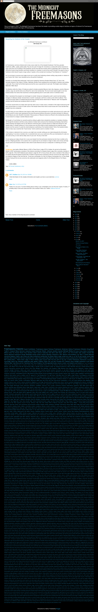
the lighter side (26, 456)
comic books (25, 514)
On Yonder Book (14, 485)
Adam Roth (19, 461)
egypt (38, 435)
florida (9, 437)
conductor (78, 514)
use (73, 397)
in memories (75, 538)
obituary (30, 449)
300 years (60, 459)
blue (56, 430)
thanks (84, 454)
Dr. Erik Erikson (45, 468)
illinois (45, 365)
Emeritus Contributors (23, 31)
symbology (11, 418)
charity (56, 358)
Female (46, 470)
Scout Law (55, 488)
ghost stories (83, 530)
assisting (24, 430)
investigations (62, 540)
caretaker (28, 432)
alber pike (26, 499)
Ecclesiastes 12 (83, 468)
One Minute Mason (52, 356)
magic (48, 444)
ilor (37, 538)
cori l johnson (62, 516)
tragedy (80, 456)
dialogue (92, 433)
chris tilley (10, 513)
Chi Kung (58, 464)
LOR (43, 423)
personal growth (76, 449)
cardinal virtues (22, 432)
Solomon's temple (58, 426)
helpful (69, 535)
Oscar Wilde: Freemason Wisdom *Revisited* (81, 251)
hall (93, 533)
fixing (36, 373)
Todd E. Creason (9, 351)
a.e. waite (53, 497)
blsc (24, 507)
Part (66, 425)
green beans (52, 533)
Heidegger (38, 473)
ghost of (78, 530)
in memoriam (30, 440)
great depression (32, 533)
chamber (41, 511)
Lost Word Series (54, 401)
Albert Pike (37, 461)
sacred (48, 416)
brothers (92, 404)
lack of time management (76, 543)
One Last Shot (52, 361)
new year (16, 396)
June (77, 268)
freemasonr (46, 528)
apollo (58, 501)
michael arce (65, 356)
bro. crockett (77, 507)
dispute (37, 519)
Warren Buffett (39, 495)
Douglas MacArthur (45, 421)
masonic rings (66, 373)
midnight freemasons (80, 361)
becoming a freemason (41, 430)
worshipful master (76, 389)
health (86, 439)
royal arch (23, 389)
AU (35, 399)
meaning (76, 411)
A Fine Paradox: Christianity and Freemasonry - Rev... (83, 257)
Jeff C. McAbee (13, 174)
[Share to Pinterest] (15, 164)
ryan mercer (49, 452)
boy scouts (75, 368)
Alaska (32, 461)
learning (88, 366)
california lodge (24, 509)
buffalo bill (88, 507)
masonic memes (53, 411)
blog (54, 430)
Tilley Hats (38, 402)
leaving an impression (56, 442)
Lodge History (38, 358)
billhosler (67, 506)
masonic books (71, 444)
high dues (91, 535)
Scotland (32, 426)
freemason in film (32, 528)
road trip (92, 387)
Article (21, 353)
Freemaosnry (90, 363)
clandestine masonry (77, 432)
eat (76, 519)
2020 (76, 286)
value (47, 418)
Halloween (32, 390)
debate (82, 406)
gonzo (39, 532)
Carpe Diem (70, 420)
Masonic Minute (74, 423)
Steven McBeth (71, 490)
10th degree (18, 459)
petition (81, 449)
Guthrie (75, 421)
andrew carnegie (16, 501)
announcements (32, 404)
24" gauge (31, 375)
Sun (74, 426)
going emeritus (34, 532)
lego (59, 545)
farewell (22, 525)
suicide (61, 454)
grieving (67, 533)
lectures (49, 545)
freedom (29, 437)
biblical (52, 506)
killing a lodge (58, 543)
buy (7, 509)
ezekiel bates (65, 523)
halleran (6, 535)
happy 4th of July (76, 439)
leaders (23, 545)
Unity (43, 402)
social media (77, 363)
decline (76, 518)
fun (70, 408)
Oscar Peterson (26, 485)
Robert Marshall (77, 487)
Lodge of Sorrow (52, 423)
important (44, 394)
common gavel (46, 514)
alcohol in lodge (70, 428)
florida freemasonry (75, 525)
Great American (36, 351)
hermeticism (83, 535)
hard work (82, 439)
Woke (21, 497)
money (46, 413)
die (21, 519)
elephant (18, 521)
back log (10, 504)
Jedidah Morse (86, 475)
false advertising (80, 523)
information (21, 540)
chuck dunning (61, 392)
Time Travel (91, 492)
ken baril (65, 394)
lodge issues (37, 387)
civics (48, 385)
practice (73, 414)
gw (88, 533)
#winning (68, 418)
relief (24, 416)
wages (30, 457)
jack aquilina (10, 542)
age (11, 404)
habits (90, 533)
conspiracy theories (41, 406)
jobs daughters (87, 380)
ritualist (34, 452)
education (30, 353)
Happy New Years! (17, 401)
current (15, 518)
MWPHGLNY (57, 480)
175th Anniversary (29, 459)
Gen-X (75, 470)
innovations (27, 540)
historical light (12, 409)
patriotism (53, 449)
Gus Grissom (64, 471)
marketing (37, 411)
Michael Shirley (68, 351)
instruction (51, 440)
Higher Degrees (70, 473)
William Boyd (9, 497)
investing (76, 440)
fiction (46, 380)
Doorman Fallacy (38, 468)
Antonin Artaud (27, 420)
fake (75, 523)
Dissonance (17, 468)
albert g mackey (59, 428)
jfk (55, 542)
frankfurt (55, 526)
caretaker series (34, 432)
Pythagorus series (19, 487)
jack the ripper (16, 542)
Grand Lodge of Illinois (27, 359)
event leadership (86, 521)
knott (38, 442)
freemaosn (50, 408)
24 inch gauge (29, 378)
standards (87, 416)
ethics (72, 521)
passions (60, 387)
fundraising (44, 530)
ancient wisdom (36, 354)
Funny (25, 353)
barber (30, 504)
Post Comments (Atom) (41, 226)
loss (41, 444)
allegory (60, 499)
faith (81, 385)
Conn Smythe (23, 466)
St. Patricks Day (45, 490)
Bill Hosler (11, 166)
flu (83, 525)
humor (5, 538)
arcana (9, 502)
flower (81, 525)
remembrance (14, 452)
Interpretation (24, 475)
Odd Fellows (50, 425)
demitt (84, 433)
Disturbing (22, 468)
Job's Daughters (53, 368)
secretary (79, 452)
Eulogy (37, 470)
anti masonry (11, 380)
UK (52, 494)
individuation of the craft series (69, 380)
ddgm (58, 518)
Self (72, 488)
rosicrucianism (16, 389)
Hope (36, 390)
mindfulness (52, 387)
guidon (79, 533)
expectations (70, 385)
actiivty (79, 497)
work (27, 375)
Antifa (77, 461)
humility (92, 537)
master (71, 445)
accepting (68, 497)
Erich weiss (21, 470)
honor (35, 377)
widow (59, 457)
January (78, 231)
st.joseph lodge (52, 454)
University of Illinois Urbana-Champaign (76, 494)
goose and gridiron (61, 532)
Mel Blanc (64, 482)
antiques (42, 404)
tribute (87, 456)
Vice (15, 495)
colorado (6, 514)
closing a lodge (67, 513)
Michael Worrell (85, 482)
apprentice (91, 501)
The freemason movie (55, 492)
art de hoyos (24, 502)
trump (92, 456)
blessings (12, 507)
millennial (34, 413)
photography (86, 449)
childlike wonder (79, 511)
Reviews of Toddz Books (69, 378)
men (13, 396)
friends (62, 408)
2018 (76, 282)
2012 (76, 220)
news (56, 387)
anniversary (24, 404)
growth (83, 408)
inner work (46, 409)
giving (16, 394)
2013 (76, 222)
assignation (51, 502)
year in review (88, 457)
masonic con (7, 371)
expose (58, 523)
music (14, 382)
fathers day (32, 525)
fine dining (52, 525)
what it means (46, 457)
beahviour (54, 504)
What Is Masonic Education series (58, 402)
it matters (91, 540)
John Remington (52, 476)
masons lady (70, 411)
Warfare (34, 495)
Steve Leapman (70, 426)
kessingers (50, 543)
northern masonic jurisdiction (24, 382)
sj (20, 375)
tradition (23, 375)
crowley (54, 433)
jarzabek (80, 440)
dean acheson (72, 518)
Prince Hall (18, 366)
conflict (83, 514)
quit (53, 451)
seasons (68, 452)
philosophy (13, 371)
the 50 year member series (83, 356)
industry (35, 440)
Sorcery (33, 490)
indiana (42, 409)
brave (54, 507)
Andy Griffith (66, 461)
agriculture (19, 499)
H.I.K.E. (68, 471)
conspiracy (91, 368)
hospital (45, 537)
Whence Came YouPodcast (67, 495)
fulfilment (40, 530)
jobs (93, 440)
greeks (44, 533)
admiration (7, 404)
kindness (75, 409)
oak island (30, 396)
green (48, 533)
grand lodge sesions (14, 533)
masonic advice (46, 377)
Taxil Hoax (11, 492)
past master (27, 370)
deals (67, 518)
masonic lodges (7, 445)
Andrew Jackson (12, 420)
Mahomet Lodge (68, 480)
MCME (40, 480)
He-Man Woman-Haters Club (22, 473)
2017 (76, 229)
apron (33, 392)
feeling (5, 437)
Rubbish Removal (55, 188)
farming (28, 525)
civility (68, 366)
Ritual (90, 354)
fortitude (19, 437)
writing (24, 378)
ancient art (6, 501)
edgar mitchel (83, 519)
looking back (37, 444)
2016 (76, 228)
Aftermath (25, 461)
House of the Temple (89, 421)
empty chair (30, 521)
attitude (27, 430)
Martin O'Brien (65, 401)
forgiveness (21, 526)
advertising (11, 499)
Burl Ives (57, 399)
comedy (53, 385)
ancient (89, 375)
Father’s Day (86, 399)
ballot (27, 504)
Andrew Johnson (20, 420)
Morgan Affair (34, 425)
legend (52, 545)
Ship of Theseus (87, 488)
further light (72, 437)
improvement (57, 380)
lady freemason (90, 543)
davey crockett (44, 518)
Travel (31, 363)
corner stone (28, 433)
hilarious (92, 439)
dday (56, 518)
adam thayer (58, 353)
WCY (63, 361)
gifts (80, 408)
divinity (40, 519)
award (74, 502)
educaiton (34, 435)
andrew (11, 501)
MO (64, 390)
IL (4, 423)
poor (93, 449)
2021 (76, 288)
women (69, 457)
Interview (40, 390)
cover (79, 516)
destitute (88, 433)
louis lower (44, 444)
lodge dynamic (30, 387)
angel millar (23, 501)
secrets (22, 368)
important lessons (23, 440)
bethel (31, 506)
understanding (10, 378)
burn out (13, 432)
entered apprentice (14, 377)
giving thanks (7, 439)
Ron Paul (10, 426)
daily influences (31, 373)
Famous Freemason (54, 349)
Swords (6, 492)
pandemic (41, 449)
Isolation (33, 475)
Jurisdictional (20, 478)
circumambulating (49, 513)
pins (90, 449)
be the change (44, 504)
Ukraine (58, 494)
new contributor (71, 377)
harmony (16, 535)
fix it (62, 525)
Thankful (31, 492)
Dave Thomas (78, 466)
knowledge (49, 373)
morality (50, 413)
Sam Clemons (20, 426)
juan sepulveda (30, 543)
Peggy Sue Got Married (60, 485)
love (53, 373)
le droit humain (15, 545)
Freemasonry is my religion (67, 470)
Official (87, 483)
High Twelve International (36, 401)
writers (58, 418)
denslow (9, 408)
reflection (6, 363)
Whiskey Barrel (77, 495)
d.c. (21, 518)
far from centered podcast (14, 525)
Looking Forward (22, 480)
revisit (18, 452)
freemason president (36, 437)
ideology (22, 538)
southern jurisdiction (89, 377)
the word (51, 456)
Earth (78, 468)
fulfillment (66, 408)
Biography (35, 463)
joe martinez (7, 442)
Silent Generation (38, 426)
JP (71, 383)
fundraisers (18, 166)
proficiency (28, 451)
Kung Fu (58, 478)
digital (37, 380)
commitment (40, 514)
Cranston (48, 466)
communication (11, 433)
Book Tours (84, 363)
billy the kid (73, 506)
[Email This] (10, 164)
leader (20, 545)
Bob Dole (40, 463)
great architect (25, 533)
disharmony (12, 435)
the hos (92, 454)
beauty (68, 404)
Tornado (26, 494)
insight (43, 440)
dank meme (68, 433)
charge (58, 511)
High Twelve (64, 473)
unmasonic (43, 418)
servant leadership (32, 371)
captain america (46, 509)
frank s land (24, 437)
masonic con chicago (80, 444)
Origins (21, 485)
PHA (78, 390)
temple (78, 454)
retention (27, 416)
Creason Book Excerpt (20, 421)
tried (90, 456)
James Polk (80, 475)
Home (38, 220)
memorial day (79, 365)
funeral (60, 437)
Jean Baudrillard (18, 423)
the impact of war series (9, 456)
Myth (50, 358)
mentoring (87, 373)
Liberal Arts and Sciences (88, 478)
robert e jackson (90, 365)
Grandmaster (29, 471)
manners (52, 444)
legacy (63, 442)
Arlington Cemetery (41, 399)
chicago (55, 392)
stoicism (58, 454)
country (64, 406)
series (18, 375)
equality (63, 435)
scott (60, 452)
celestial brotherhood (61, 366)
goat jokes (28, 532)
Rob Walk (77, 371)
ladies (83, 543)
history (81, 351)
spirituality (33, 454)
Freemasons (62, 358)
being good (74, 504)
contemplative (26, 380)
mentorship (7, 413)
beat (57, 504)
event (83, 392)
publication (38, 451)
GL (73, 421)
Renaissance (58, 487)
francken (51, 526)
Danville (29, 421)
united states (68, 397)
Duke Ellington (61, 468)
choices (89, 511)
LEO (65, 478)
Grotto (55, 471)
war (45, 371)
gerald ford (91, 437)
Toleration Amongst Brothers (82, 243)
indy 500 (17, 540)
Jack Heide (43, 475)
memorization (20, 447)
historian (17, 537)
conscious (9, 516)
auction (70, 502)
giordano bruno (7, 532)
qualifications (45, 451)
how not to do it (51, 537)
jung (34, 543)
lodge (59, 356)
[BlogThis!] (11, 164)
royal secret (43, 416)
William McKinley (16, 497)
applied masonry (76, 501)
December (78, 280)
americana (26, 385)
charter (19, 406)
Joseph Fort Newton (81, 476)
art (35, 365)
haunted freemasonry (31, 535)
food (46, 408)
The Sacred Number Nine (85, 143)
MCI (38, 480)
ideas (27, 409)
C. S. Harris (13, 464)
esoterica (63, 385)
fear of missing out (87, 435)
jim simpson (59, 542)
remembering (90, 396)
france (47, 526)
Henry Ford (64, 375)
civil (54, 513)
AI (93, 418)
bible (92, 375)
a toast (49, 497)
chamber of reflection (48, 511)
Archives (85, 461)
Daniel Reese (65, 466)
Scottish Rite (90, 353)
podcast (77, 377)
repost (76, 387)
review (58, 382)
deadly (64, 518)
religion (81, 377)
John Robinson (59, 476)
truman (19, 383)
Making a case (76, 480)
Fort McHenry (51, 470)
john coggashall (81, 542)
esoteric (68, 358)
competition (67, 514)
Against (29, 461)
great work (49, 439)
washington (40, 457)
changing (50, 432)
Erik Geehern (61, 383)
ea (81, 392)
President (59, 361)
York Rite (44, 363)
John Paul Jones (38, 423)
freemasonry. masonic (78, 528)
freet (84, 528)
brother (92, 430)
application (29, 392)
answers (19, 430)
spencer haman (21, 454)
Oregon (71, 401)
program (82, 414)
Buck (10, 464)
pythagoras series (8, 416)
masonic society (45, 445)
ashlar (16, 380)
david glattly (50, 518)
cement (24, 511)
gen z (79, 437)
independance (90, 538)
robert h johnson (37, 353)
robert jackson (13, 375)
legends (56, 545)
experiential (38, 523)
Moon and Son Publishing (23, 363)
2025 (76, 296)
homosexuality (7, 440)
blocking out (19, 507)
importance (54, 538)
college (92, 513)
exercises (91, 392)
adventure (6, 499)
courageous (41, 433)
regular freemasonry (76, 451)
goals (24, 532)
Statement (64, 426)
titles (70, 456)
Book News (52, 353)
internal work (47, 540)
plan (70, 414)
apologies (62, 501)
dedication (87, 406)
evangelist (80, 521)
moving (68, 447)
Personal (75, 485)
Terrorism (16, 492)
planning (65, 387)
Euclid (30, 470)
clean (92, 432)
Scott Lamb (46, 488)
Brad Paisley (45, 463)
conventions (37, 516)
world (72, 457)
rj (39, 416)
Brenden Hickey (59, 463)
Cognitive (89, 464)
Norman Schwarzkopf (42, 425)
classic (89, 432)
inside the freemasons (35, 540)
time (16, 383)
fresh (10, 530)
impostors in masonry (63, 538)
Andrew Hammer (51, 461)
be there (49, 504)
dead (61, 518)
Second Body (61, 488)
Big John (31, 463)
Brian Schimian (55, 420)
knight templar (33, 442)
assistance (51, 404)
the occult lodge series (57, 397)
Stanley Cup (60, 490)
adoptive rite (91, 497)
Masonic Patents (29, 482)
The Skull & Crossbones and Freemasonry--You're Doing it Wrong (86, 153)
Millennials (68, 390)
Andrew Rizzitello (59, 461)
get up (67, 530)
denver (12, 519)
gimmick (92, 530)
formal (33, 526)
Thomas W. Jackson (64, 492)
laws (11, 545)
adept (53, 428)
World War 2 (38, 497)
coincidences (77, 513)
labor (69, 543)
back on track (33, 430)
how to (20, 365)
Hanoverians (77, 471)
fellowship (72, 366)
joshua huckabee (22, 543)
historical (6, 409)
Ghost (78, 470)
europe (75, 521)
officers (38, 396)
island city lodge (54, 409)
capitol (40, 509)
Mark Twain (13, 363)
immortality (49, 538)
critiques (50, 433)
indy (14, 540)
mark (55, 444)
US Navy (55, 494)
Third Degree (10, 385)
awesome (89, 502)
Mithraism (91, 482)
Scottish (50, 488)
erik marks (30, 356)
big (64, 506)
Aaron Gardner (13, 358)
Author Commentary (88, 351)
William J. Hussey (78, 402)
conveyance (55, 516)
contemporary (26, 516)
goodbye (32, 439)
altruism (83, 428)
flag (65, 525)
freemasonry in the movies (67, 528)
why (57, 457)
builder (92, 507)
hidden (87, 535)
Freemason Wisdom (79, 349)
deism (81, 433)
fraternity (6, 370)
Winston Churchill (58, 365)
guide (58, 439)
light (89, 442)
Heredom (52, 473)
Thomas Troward (89, 378)
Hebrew (33, 473)
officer (33, 449)
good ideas (22, 439)
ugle (64, 397)
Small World (15, 490)
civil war (65, 432)
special (83, 416)
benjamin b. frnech (19, 506)
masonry (28, 351)
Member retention (8, 425)
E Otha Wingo (68, 468)
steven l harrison (65, 382)
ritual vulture (29, 452)
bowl (49, 507)
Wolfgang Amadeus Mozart (29, 497)
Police (87, 485)
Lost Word (34, 480)
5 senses (88, 418)
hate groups (23, 535)
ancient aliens (91, 499)
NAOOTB (31, 483)
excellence (23, 523)
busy (5, 509)
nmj (84, 365)
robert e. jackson (8, 389)
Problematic (6, 487)
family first (86, 523)
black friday (77, 404)
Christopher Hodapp (71, 399)
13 (22, 459)
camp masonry (8, 406)
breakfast (57, 507)
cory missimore (34, 433)
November (78, 278)
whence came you (51, 371)
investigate (56, 540)
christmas (6, 373)
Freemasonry (10, 349)
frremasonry (34, 530)
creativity (46, 433)
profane (78, 414)
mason (46, 349)
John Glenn (32, 423)
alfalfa (45, 499)
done (56, 519)
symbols (71, 382)
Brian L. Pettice (16, 359)
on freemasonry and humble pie (47, 414)
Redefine (47, 487)
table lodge (69, 454)
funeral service (66, 437)
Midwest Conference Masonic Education (21, 425)
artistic (37, 502)
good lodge (49, 532)
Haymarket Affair (11, 473)
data (40, 518)
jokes (11, 543)
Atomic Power (18, 463)
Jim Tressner (21, 476)
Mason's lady (87, 480)
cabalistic (11, 509)
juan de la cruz (13, 442)
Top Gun (22, 494)
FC (53, 421)
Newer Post (9, 220)
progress (62, 396)
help (77, 366)
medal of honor (90, 445)
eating (78, 519)
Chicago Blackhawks (64, 464)
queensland (16, 416)
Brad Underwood (51, 463)
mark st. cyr (72, 356)
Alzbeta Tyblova (43, 461)
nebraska (92, 447)
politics (51, 382)
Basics (25, 463)
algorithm (49, 499)
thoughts (39, 371)
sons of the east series (32, 389)
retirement (33, 416)
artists (40, 502)
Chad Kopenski (45, 464)
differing (26, 519)
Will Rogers (17, 385)
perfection (69, 449)
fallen (26, 408)
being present (80, 504)
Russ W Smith (21, 488)
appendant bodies (52, 363)
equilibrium (68, 435)
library (24, 387)
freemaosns (80, 526)
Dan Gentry (67, 371)
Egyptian (8, 470)
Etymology (26, 470)
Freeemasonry (58, 470)
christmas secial (30, 513)
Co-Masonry (78, 464)
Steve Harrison (20, 351)
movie (65, 447)
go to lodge (16, 439)
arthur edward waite (31, 502)
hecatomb (57, 535)
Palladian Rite (38, 485)
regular (85, 396)
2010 (76, 216)
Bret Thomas (65, 463)
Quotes (60, 351)
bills (70, 506)
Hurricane (6, 475)
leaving (45, 545)
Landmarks (68, 478)
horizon (39, 537)
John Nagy (36, 476)
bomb (33, 507)
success (45, 359)
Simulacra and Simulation (47, 426)
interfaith (42, 540)
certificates (28, 511)
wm (66, 457)
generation (76, 408)
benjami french (11, 506)
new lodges (84, 413)
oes (37, 414)
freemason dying (24, 528)
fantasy (6, 525)
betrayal (34, 506)
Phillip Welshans (62, 368)
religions (83, 451)
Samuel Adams (39, 488)
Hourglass (85, 473)
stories (92, 416)
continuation (32, 516)
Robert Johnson (47, 351)
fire (59, 525)
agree (15, 499)
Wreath (43, 497)
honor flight (35, 537)
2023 (76, 292)
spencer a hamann (43, 389)
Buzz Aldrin (61, 420)
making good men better (23, 411)
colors (10, 514)
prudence (34, 451)
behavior (69, 504)
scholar (52, 416)
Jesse (9, 476)
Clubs (70, 464)
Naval (45, 483)
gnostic (20, 532)
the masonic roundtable (86, 382)
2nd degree (77, 418)
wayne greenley (18, 378)
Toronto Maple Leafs (33, 494)
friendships (53, 437)
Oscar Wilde (74, 390)
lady (86, 543)
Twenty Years (47, 494)
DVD (56, 466)
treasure (84, 456)
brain (51, 507)
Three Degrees (78, 492)
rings (37, 416)
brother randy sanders (80, 353)
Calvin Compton (23, 464)
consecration (14, 516)
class (86, 432)
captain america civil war (55, 509)
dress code (23, 435)
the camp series (24, 418)
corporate (67, 516)
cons (5, 516)
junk (36, 543)
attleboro (62, 502)
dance (64, 433)
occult (87, 361)
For (71, 421)
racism (81, 396)
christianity (60, 432)
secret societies (73, 452)
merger (42, 447)
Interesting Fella (17, 475)
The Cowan (78, 245)
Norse (66, 483)
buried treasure (7, 432)
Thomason (72, 492)
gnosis (11, 439)
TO (8, 492)
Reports (63, 487)
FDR (28, 390)
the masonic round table (35, 456)
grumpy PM (74, 533)
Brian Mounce (72, 463)
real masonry (63, 451)
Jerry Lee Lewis (26, 423)
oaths (34, 396)
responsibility (24, 371)
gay (72, 408)
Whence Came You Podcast (11, 353)
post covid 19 (71, 387)
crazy (89, 516)
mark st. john (59, 444)
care (80, 509)
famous (77, 435)
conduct (33, 406)
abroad (57, 497)
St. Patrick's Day (38, 490)
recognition (68, 451)
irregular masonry (83, 540)
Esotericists (80, 399)
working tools (38, 383)
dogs (47, 519)
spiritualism (28, 454)
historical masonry (21, 409)
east (67, 519)
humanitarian (87, 537)
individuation (19, 387)
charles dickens (67, 511)
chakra (32, 511)
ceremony (44, 385)
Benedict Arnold (43, 420)
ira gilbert (52, 394)
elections (45, 435)
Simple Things (10, 490)
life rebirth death (84, 442)
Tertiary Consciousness (24, 492)
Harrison (6, 366)
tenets (81, 454)
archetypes (13, 502)
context (48, 406)
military (22, 370)
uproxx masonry (14, 457)
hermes (78, 535)
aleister (42, 499)
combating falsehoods (17, 514)
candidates (38, 385)
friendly (30, 530)
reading (55, 382)
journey (44, 373)
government (69, 532)
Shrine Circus (7, 402)
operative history (52, 396)
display (33, 519)
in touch (85, 538)
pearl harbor (58, 449)
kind (62, 543)
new (33, 358)
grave (20, 533)
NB (34, 483)
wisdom (55, 351)
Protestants (12, 487)
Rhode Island (68, 487)
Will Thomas (70, 402)
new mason (20, 449)
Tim (82, 492)
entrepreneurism (51, 521)
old (44, 382)
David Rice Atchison (36, 421)
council (71, 516)
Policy (82, 425)
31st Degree (65, 459)
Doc (35, 378)
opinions (63, 414)
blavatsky (92, 506)
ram (58, 451)
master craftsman (77, 445)
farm (25, 525)
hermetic (88, 408)
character (6, 377)
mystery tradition (83, 447)
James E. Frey (66, 353)
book (81, 404)
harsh (19, 535)
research (19, 371)
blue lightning (61, 430)
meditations (6, 447)
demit (92, 518)
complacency (73, 514)
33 (83, 358)
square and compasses (41, 454)
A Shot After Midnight (34, 368)
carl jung (40, 432)
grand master (38, 439)
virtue (23, 457)
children (23, 406)
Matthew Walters (90, 423)
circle (43, 513)
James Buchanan (74, 475)
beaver (60, 504)
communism (61, 514)
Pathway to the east (45, 485)
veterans (26, 383)
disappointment (15, 408)
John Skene (65, 476)
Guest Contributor (29, 349)
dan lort (25, 518)
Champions (80, 420)
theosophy (55, 456)
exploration (53, 523)
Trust (42, 494)
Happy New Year (8, 401)
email (21, 521)
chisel (56, 432)
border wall (37, 507)
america (65, 365)
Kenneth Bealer (36, 478)
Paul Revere (79, 401)
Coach (82, 464)
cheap (53, 432)
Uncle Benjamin (64, 494)
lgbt (65, 442)
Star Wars (13, 402)
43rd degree (79, 459)
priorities (24, 451)
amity (86, 499)
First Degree (67, 421)
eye (61, 523)
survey (65, 454)
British (82, 463)
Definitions (87, 466)
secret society (23, 397)
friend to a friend (24, 530)
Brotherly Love (75, 354)
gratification (43, 439)
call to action (49, 392)
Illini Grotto (11, 475)
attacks (55, 502)
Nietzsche (62, 483)
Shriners (36, 359)
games (76, 437)
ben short (89, 504)
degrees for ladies (87, 518)
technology (17, 418)
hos (42, 537)
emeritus (49, 435)
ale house (38, 499)
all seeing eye (78, 428)
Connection (28, 466)
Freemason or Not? (57, 354)
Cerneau (34, 464)
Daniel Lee (59, 466)
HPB (73, 471)
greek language (39, 533)
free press (68, 526)
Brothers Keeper (87, 463)
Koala (54, 478)
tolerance (55, 389)
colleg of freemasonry (85, 513)
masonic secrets (37, 445)
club (66, 392)
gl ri (15, 532)
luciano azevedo (59, 373)
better (51, 430)
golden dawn (21, 394)
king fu (64, 543)
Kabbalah (52, 390)
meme (87, 394)
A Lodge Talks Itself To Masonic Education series (21, 399)
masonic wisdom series (56, 377)
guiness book (84, 533)
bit (84, 506)
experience (76, 385)
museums (72, 447)
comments (34, 514)
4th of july (36, 375)
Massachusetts (50, 482)
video (52, 365)
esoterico (64, 521)
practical (18, 368)
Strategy (84, 490)
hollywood (25, 537)
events (87, 392)
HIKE (71, 471)
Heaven (30, 473)
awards (77, 502)
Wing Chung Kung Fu (88, 402)
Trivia (72, 353)
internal (55, 440)
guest (40, 359)
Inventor (29, 475)
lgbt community (70, 442)
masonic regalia (23, 445)
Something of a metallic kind (25, 490)
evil (90, 521)
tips (67, 456)
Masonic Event (67, 354)
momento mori (55, 447)
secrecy (65, 416)
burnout (17, 432)
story (22, 166)
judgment (19, 442)
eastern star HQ (71, 519)
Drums (56, 468)
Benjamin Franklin (15, 356)
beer (37, 392)
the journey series (19, 456)
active (21, 385)
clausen (60, 513)
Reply (10, 179)
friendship (71, 370)
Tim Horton (85, 492)
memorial (14, 447)
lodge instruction (8, 444)
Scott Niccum (85, 383)
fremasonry (88, 528)
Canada (66, 420)
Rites (72, 487)
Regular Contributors (10, 31)
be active (38, 504)
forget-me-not (14, 437)
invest (48, 394)
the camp (48, 397)
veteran (59, 389)
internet (52, 540)
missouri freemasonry (9, 368)
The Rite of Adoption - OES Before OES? (82, 260)
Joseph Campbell (72, 476)
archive (17, 502)
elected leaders (12, 521)
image (40, 538)
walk (33, 457)
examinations (18, 523)
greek (31, 394)
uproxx (8, 457)
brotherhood (36, 356)
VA (93, 494)
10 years (13, 459)
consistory (20, 516)
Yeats (46, 497)
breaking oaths (63, 507)
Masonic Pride (37, 482)
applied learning (69, 501)
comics (30, 514)
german (64, 530)
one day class (44, 396)
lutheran (87, 409)
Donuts (33, 468)
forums (36, 526)
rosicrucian (12, 397)
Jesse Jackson (14, 476)
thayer (44, 397)
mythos (64, 413)
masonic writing (66, 445)
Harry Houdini (26, 401)
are (20, 502)
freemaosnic (56, 408)
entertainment (59, 435)
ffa (41, 525)
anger (27, 501)
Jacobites (59, 475)
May (77, 239)
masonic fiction (81, 394)
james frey (28, 542)
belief (72, 404)
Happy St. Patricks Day (86, 471)
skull (68, 416)
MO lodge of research (47, 480)
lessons (76, 358)
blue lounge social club (69, 430)
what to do (53, 457)
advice (33, 365)
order (67, 414)
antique (38, 404)
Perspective (69, 425)
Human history (90, 473)
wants (36, 457)
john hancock (89, 542)
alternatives (72, 499)
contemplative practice (21, 373)
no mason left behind (20, 414)
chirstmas (85, 511)
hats (52, 380)
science (57, 416)
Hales (10, 184)
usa (43, 371)
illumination (29, 538)
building (44, 392)
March (77, 235)
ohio (36, 449)
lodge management (16, 444)
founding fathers (42, 526)
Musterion (21, 483)
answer (40, 501)
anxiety (46, 404)
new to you (25, 449)
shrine (9, 454)
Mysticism (26, 483)
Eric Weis (16, 470)
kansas (43, 543)
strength (50, 389)
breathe (68, 507)
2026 (76, 298)
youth (64, 418)
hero (89, 439)
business (53, 370)
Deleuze (92, 466)
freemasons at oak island (62, 370)
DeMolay (72, 371)
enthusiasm (44, 521)
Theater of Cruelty (15, 428)
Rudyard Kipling (14, 488)
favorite (37, 525)
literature (92, 442)
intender (40, 373)
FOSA (43, 470)
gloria (17, 532)
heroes (92, 408)
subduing (29, 397)
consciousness (71, 392)
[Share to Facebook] (14, 164)
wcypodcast (32, 383)
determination (17, 519)
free (65, 526)
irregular (77, 540)
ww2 (61, 418)
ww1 (81, 457)
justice (22, 442)
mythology (59, 413)
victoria (19, 457)
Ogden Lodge (71, 375)
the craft (88, 454)
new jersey (78, 413)
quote (56, 451)
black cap (87, 506)
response (86, 387)
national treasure (70, 413)
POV (64, 425)
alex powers (15, 404)
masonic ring (30, 445)
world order (76, 457)
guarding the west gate (84, 370)
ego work (6, 521)
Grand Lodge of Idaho (14, 471)
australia (48, 370)
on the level (58, 414)
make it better (13, 411)
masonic (20, 349)
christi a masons (23, 513)
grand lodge (45, 358)
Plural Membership (82, 485)
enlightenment (39, 521)
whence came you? (67, 389)
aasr (53, 358)
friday (12, 530)
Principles (86, 425)
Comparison (11, 466)
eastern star (29, 435)
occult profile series (31, 414)
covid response (74, 406)
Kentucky (42, 478)
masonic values (74, 373)
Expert (40, 470)
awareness (81, 502)
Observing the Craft (72, 483)
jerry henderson (85, 440)
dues (41, 380)
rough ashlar (44, 452)
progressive (87, 414)
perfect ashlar (64, 449)
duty (44, 380)
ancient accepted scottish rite (47, 366)
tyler (39, 418)
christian (20, 380)
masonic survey (52, 445)
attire (59, 502)
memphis (25, 447)
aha (23, 499)
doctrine (44, 519)
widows (63, 457)
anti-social (49, 501)
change (86, 368)
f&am (69, 523)
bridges (72, 507)
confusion (87, 514)
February (78, 233)
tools (77, 456)
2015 (76, 226)
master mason (44, 387)
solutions (16, 454)
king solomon (81, 409)
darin (37, 518)
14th (24, 459)
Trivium (39, 494)
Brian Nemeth (78, 463)
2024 (76, 294)
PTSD (74, 401)
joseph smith (15, 543)
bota (76, 430)
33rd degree (83, 418)
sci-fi (57, 452)
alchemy (65, 428)
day (54, 518)
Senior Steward (76, 488)
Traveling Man (22, 428)
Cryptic (51, 466)
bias (50, 506)
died (23, 519)
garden (49, 530)
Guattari (58, 471)
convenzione (43, 516)
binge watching (79, 506)
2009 (76, 214)
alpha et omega (66, 499)
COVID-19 (18, 464)
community (12, 373)
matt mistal (84, 445)
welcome (76, 397)
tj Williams (73, 456)
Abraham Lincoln (60, 371)
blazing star (6, 507)
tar (72, 454)
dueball (59, 519)
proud (92, 414)
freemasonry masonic (46, 437)
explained (49, 523)
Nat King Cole (40, 483)
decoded (81, 518)
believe (85, 504)
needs (5, 449)
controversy (59, 406)
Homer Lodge (46, 401)
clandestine (69, 432)
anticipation (54, 501)
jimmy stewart (65, 542)
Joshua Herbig (89, 476)
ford (93, 525)
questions (76, 396)
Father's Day (56, 421)
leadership (45, 353)
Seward (81, 488)
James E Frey (7, 365)
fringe (57, 437)
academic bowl (62, 497)
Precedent (91, 485)
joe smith (71, 542)
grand (75, 532)
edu (87, 519)
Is (14, 423)
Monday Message (47, 378)
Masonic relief (43, 482)
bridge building (87, 430)
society (12, 454)
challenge (36, 511)
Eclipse (88, 468)
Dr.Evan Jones (52, 468)
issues (56, 394)
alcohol (34, 499)
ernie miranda (58, 521)
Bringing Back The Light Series (47, 375)
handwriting (69, 439)
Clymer (73, 464)
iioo (25, 538)
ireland (71, 540)
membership (43, 356)
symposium (39, 397)
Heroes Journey (57, 473)
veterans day (52, 418)
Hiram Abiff (68, 383)
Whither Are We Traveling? (86, 495)
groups (70, 533)
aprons (5, 502)
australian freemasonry (60, 404)
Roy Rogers (14, 426)
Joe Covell (26, 476)
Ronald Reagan (90, 401)
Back (22, 463)
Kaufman (31, 478)
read (21, 416)
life (38, 377)
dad (23, 518)
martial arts (65, 444)
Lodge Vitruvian (14, 480)
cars (17, 511)
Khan (52, 478)
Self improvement (26, 366)
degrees (74, 365)
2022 (76, 290)
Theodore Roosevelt (85, 371)
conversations (49, 516)
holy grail (30, 537)
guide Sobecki (63, 439)
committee (28, 406)
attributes (67, 502)
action (82, 497)
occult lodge (40, 382)
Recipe (84, 401)
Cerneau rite (38, 464)
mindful (42, 413)
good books (43, 532)
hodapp (21, 537)
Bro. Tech (16, 390)
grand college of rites (82, 532)
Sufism (92, 490)
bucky (84, 507)
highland (6, 537)
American (6, 420)
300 (83, 397)
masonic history (27, 365)
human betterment (65, 537)
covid (68, 406)
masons (11, 382)
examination (11, 523)
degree (69, 365)
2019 (76, 284)
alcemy (30, 499)
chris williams (16, 513)
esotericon (68, 521)
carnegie (9, 511)
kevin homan (27, 442)
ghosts (88, 530)
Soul (9, 392)
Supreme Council (21, 402)
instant (47, 440)
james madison (34, 542)
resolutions (81, 387)
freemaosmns (74, 526)
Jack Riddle (49, 475)
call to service (31, 509)
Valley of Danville (35, 366)
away (85, 502)
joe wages (75, 542)
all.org (57, 499)
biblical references (59, 506)
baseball (34, 504)
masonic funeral (45, 411)
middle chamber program (25, 413)
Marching (81, 480)
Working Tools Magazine (81, 375)
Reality (90, 425)
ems (34, 521)
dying (21, 408)
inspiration (80, 380)
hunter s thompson (11, 538)
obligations (34, 382)
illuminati (39, 394)
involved (67, 540)
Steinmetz (65, 490)
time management (62, 456)
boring (45, 507)
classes (57, 513)
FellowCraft (62, 421)
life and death (77, 442)
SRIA (35, 488)
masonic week (59, 445)
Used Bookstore (88, 494)
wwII (83, 457)
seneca (5, 454)
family (29, 408)
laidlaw (45, 442)
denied (9, 519)
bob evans (29, 507)
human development (73, 537)
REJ (24, 487)
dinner (30, 519)
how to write (57, 537)
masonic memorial (16, 445)
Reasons (43, 487)
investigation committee (68, 440)
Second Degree (67, 488)
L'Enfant (62, 478)
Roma (9, 488)
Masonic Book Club (14, 482)
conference (58, 385)
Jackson (54, 475)
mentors (92, 411)
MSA (53, 480)
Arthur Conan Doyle (35, 420)
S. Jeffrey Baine (27, 488)
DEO (54, 466)
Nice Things (56, 483)
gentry (82, 437)
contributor (53, 406)
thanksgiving (77, 382)
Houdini (82, 421)
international (60, 440)
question (50, 451)
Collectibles (58, 375)
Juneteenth (13, 478)
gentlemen (60, 530)
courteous (75, 516)
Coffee (85, 464)
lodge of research (25, 444)
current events (59, 433)
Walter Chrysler (28, 495)
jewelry (50, 542)
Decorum (83, 466)
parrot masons (47, 449)
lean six (42, 545)
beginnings (64, 504)
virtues (26, 368)
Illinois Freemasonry (9, 423)
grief (64, 533)
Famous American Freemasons (12, 354)
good (32, 377)
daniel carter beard (32, 518)
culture (12, 518)
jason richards (81, 366)
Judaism (6, 478)
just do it (40, 543)
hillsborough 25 (11, 537)
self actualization (86, 452)
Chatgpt (84, 420)
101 (71, 418)
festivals (6, 394)
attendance (32, 385)
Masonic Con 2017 (80, 241)
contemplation (40, 365)
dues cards (63, 519)
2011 (76, 218)
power (14, 451)
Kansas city (25, 478)
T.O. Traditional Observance (82, 426)
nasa (88, 447)
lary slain (6, 545)
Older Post (66, 220)
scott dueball (70, 363)
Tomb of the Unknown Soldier (13, 494)
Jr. (93, 476)
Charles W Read (52, 464)
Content (39, 466)
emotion (53, 435)
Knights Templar (59, 390)
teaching (43, 370)
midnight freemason (14, 370)
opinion (92, 361)
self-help (92, 452)
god (50, 380)
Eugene (33, 470)
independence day (8, 540)
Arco (89, 461)
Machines (62, 480)
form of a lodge (27, 526)
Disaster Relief (11, 468)
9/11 (92, 418)
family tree (91, 523)
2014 (76, 224)
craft (79, 406)
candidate (37, 509)
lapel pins (49, 442)
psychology (34, 370)
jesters (46, 542)
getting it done (73, 530)
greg (15, 387)
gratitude (11, 387)
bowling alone (80, 430)
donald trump (52, 519)
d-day (18, 518)
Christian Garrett (90, 420)
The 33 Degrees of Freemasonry (84, 163)
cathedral (20, 511)
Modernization (7, 483)
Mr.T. (17, 483)
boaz (26, 507)
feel (40, 525)
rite (25, 452)
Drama (51, 421)
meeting (65, 377)
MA (60, 401)
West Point (59, 495)
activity (47, 428)
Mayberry (60, 482)
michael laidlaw (14, 413)
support (34, 397)
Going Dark (82, 470)
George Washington (26, 354)
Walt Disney (28, 428)
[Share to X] (13, 164)
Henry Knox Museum (45, 473)
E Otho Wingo (74, 468)
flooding (68, 525)
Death (80, 358)
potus (10, 451)
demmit (6, 519)
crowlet (6, 518)
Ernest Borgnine (23, 390)
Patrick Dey (14, 361)
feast (92, 435)
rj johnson (38, 452)
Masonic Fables (22, 482)
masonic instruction (89, 444)
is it (88, 540)
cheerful (73, 511)
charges (62, 511)
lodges (40, 377)
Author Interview (50, 399)
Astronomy (12, 463)
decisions (77, 433)
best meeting (26, 506)
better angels (39, 506)
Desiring (6, 468)
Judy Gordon (23, 356)
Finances (91, 399)
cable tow (15, 509)
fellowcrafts (34, 408)
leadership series (29, 545)
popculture (6, 451)
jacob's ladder (23, 542)
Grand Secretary (22, 471)
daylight (73, 433)
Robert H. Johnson (89, 358)
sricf (48, 454)
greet (57, 533)
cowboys (86, 516)
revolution (22, 452)
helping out (73, 535)
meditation (81, 373)
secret (49, 365)
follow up (89, 525)
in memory (80, 538)
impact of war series (34, 409)
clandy (83, 432)
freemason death (17, 528)
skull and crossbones (75, 416)
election (41, 435)
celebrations (44, 432)
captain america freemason (67, 509)
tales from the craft (53, 359)
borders (42, 507)
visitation (26, 457)
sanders (54, 452)
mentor (92, 366)
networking (9, 449)
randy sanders (34, 361)
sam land (17, 397)
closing (6, 433)
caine (19, 509)
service (57, 177)
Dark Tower (55, 383)
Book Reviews (21, 358)
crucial (9, 518)
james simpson (41, 542)
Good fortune (88, 470)
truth (23, 383)
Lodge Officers (7, 480)
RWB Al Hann (28, 487)
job (65, 409)
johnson (69, 409)
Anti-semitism (73, 461)
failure (72, 523)
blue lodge (68, 368)
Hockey (79, 421)
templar (75, 454)
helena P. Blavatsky (63, 535)
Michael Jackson (78, 482)
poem (58, 396)
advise (5, 380)
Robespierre (83, 487)
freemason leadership (24, 361)
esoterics (73, 435)
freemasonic (76, 359)
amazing (87, 428)
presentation (18, 451)
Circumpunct (7, 421)
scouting (63, 452)
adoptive (86, 497)
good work (27, 439)
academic (38, 428)
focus (85, 525)
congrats (92, 514)
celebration (81, 368)
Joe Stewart (31, 476)
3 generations (55, 459)
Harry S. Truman (84, 354)
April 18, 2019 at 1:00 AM (24, 174)
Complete (16, 466)
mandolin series (69, 361)
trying (5, 457)
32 (69, 459)
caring (89, 509)
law (9, 545)
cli (63, 513)
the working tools (33, 418)
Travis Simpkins (38, 363)
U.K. (51, 494)
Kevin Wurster (47, 478)
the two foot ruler (45, 456)
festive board (41, 408)
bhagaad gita (46, 506)
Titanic (5, 494)
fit (60, 525)
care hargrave (85, 509)
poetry (47, 382)
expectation (33, 523)
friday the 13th (17, 530)
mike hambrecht (48, 447)
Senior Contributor (84, 390)
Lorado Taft (29, 480)
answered (44, 501)
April (77, 237)
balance (24, 504)
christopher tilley (38, 513)
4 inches (74, 459)
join (72, 409)
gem (57, 530)
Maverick (56, 482)
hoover (12, 440)
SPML (32, 488)
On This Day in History (65, 359)
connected (17, 433)
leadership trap (37, 545)
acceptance (43, 428)
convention (22, 433)
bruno (81, 507)
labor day (41, 442)
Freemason (39, 349)
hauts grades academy (49, 535)
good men (54, 532)
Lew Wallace (79, 478)
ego (23, 408)
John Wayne (12, 366)
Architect (81, 461)
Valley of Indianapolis (9, 495)
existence (28, 523)
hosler (92, 370)
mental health (31, 447)
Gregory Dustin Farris (49, 471)
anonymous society (33, 501)
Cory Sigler (43, 466)
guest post (54, 439)
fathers (80, 435)
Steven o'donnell (78, 490)
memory (9, 396)
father (84, 385)
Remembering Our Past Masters (83, 262)
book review (86, 404)
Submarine (88, 490)
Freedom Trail (39, 378)
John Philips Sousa (77, 383)
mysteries (77, 447)
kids (54, 543)
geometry (86, 437)
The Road (36, 492)
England (12, 470)
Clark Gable (12, 421)
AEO (10, 461)
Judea (9, 478)
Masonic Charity (60, 423)
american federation (80, 499)
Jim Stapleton (14, 365)
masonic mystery (62, 411)
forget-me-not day (14, 526)
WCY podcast (8, 359)
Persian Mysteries (69, 485)
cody (72, 513)
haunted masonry (40, 535)
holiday (35, 394)
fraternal (62, 526)
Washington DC (45, 495)
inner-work (40, 440)
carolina (13, 511)
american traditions (13, 430)
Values (92, 371)
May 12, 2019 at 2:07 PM (19, 184)
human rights (81, 537)
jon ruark (61, 394)
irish (74, 540)
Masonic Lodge (67, 423)
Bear (28, 463)
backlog (20, 504)
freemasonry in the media (55, 528)
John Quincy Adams (43, 476)
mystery (92, 373)
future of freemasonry (24, 377)
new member (11, 414)
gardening (53, 530)
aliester (53, 499)
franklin (58, 526)
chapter (55, 511)
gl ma (12, 532)
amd (20, 404)
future (76, 370)
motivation (61, 447)
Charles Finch (62, 399)
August (78, 272)
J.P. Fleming (38, 475)
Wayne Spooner (52, 495)
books (39, 392)
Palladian (33, 485)
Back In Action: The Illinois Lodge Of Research (82, 254)
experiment (43, 523)
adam (50, 428)
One (19, 485)
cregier (92, 516)
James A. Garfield (65, 475)
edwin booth (91, 519)
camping (14, 406)
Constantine (34, 466)
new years (22, 396)
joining (72, 358)
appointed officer (85, 501)
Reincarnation (52, 487)
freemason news (40, 528)
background (15, 504)
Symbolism (29, 358)
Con (19, 466)
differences (6, 435)
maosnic (32, 411)
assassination (45, 502)
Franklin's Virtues (43, 361)
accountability (74, 497)
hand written (10, 535)
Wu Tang (33, 428)
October (78, 276)
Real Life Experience (35, 487)
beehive (48, 430)
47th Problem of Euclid (88, 459)
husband (18, 538)
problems (6, 375)
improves (70, 538)
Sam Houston (27, 426)
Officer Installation (81, 483)
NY (36, 483)
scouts (60, 416)
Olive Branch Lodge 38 (58, 425)
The (89, 426)
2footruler (49, 459)
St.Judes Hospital (53, 490)
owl (38, 449)
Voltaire (47, 402)
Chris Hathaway (44, 368)
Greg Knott (90, 349)
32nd (71, 459)
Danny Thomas (71, 466)
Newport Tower (50, 483)
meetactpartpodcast (84, 411)
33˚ (83, 389)
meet (11, 447)
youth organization (47, 383)
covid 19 (78, 392)
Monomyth (13, 483)
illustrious (34, 538)
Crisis (26, 421)
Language (74, 478)
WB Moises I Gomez (20, 495)
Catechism (30, 464)
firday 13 (56, 525)
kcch (46, 543)
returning (6, 397)
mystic (54, 413)
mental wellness (37, 447)
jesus (90, 440)
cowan (81, 516)
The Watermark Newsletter (44, 492)
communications (54, 514)
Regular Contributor (57, 378)
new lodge (14, 449)
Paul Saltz (52, 485)
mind (38, 413)
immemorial (44, 538)
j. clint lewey (61, 409)
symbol (6, 418)
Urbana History (22, 392)
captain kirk (76, 509)
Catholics (75, 420)
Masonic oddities (82, 423)
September (78, 274)
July (77, 270)
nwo (26, 396)
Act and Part (14, 461)
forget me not (7, 526)
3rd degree (87, 397)
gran (73, 532)
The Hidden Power (80, 378)
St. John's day (14, 392)
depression (33, 380)
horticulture (16, 440)
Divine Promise (28, 468)
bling (15, 507)
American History (67, 349)
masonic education (46, 354)
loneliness (31, 444)
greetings (60, 533)
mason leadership (72, 394)
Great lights (41, 471)
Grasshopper (35, 471)
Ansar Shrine (10, 390)
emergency (25, 521)
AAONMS (6, 461)
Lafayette (47, 423)
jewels (53, 542)
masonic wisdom (61, 363)
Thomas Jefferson (31, 402)
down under (18, 435)
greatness (27, 394)
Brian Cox (50, 420)
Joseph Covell (46, 390)
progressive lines (69, 396)
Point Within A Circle (76, 425)
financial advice (45, 525)
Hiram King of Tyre (78, 473)
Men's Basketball (70, 482)
